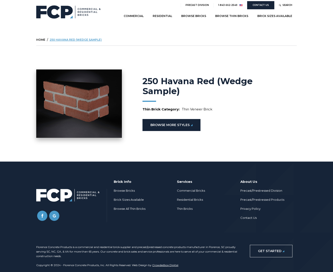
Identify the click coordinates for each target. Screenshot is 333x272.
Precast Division (197, 5)
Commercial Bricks (191, 190)
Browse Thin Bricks (231, 16)
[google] (54, 216)
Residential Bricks (190, 199)
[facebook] (42, 216)
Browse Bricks (193, 16)
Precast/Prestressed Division (261, 190)
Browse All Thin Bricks (129, 208)
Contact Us (261, 5)
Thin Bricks (185, 208)
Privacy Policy (250, 208)
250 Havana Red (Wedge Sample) (76, 39)
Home (40, 39)
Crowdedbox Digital (165, 265)
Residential (162, 16)
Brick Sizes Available (274, 16)
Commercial (134, 16)
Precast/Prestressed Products (262, 199)
